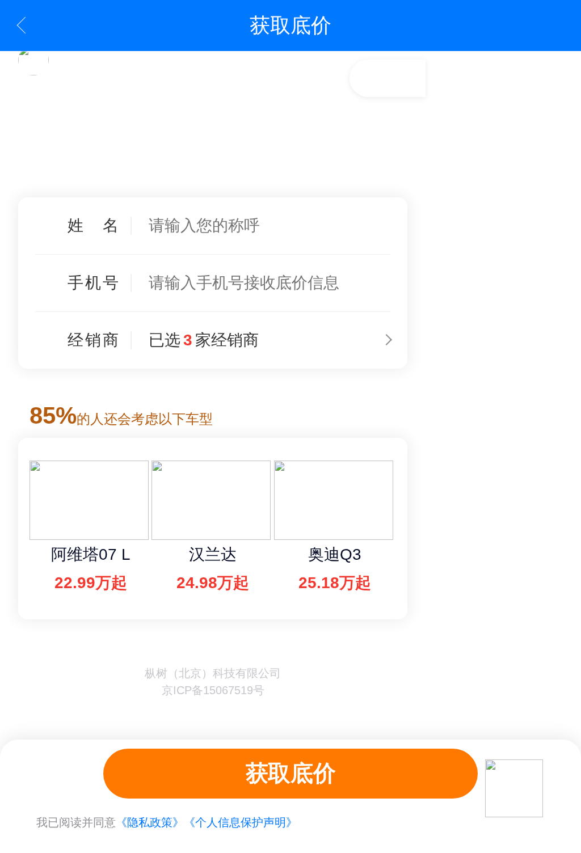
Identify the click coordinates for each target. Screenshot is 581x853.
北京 (385, 173)
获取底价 (290, 773)
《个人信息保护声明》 (240, 822)
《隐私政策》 (150, 822)
